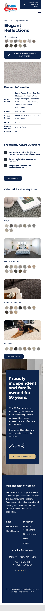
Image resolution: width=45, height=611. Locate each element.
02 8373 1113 (24, 570)
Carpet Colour (11, 37)
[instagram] (11, 518)
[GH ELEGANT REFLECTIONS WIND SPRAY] (22, 72)
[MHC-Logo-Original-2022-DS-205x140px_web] (10, 4)
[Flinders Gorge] (22, 239)
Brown (28, 115)
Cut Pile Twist (20, 127)
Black (23, 115)
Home (6, 21)
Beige (17, 115)
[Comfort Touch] (22, 280)
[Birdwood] (22, 321)
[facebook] (7, 518)
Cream (17, 118)
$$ (16, 132)
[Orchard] (22, 198)
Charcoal (35, 115)
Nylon (17, 122)
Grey (23, 118)
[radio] (6, 41)
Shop (11, 21)
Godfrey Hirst (20, 111)
